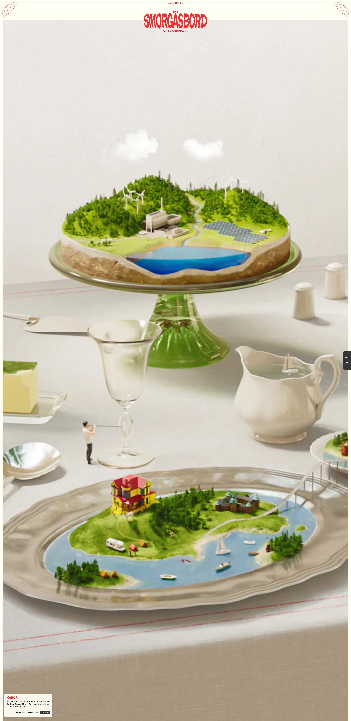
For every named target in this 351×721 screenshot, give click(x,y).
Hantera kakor (20, 712)
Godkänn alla (45, 712)
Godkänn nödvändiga (32, 712)
